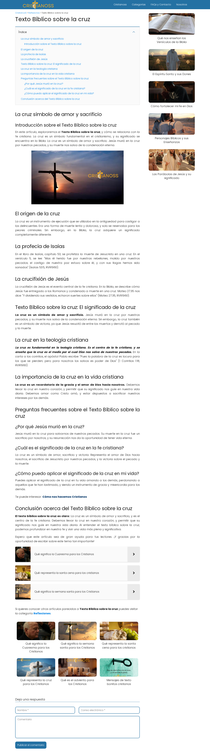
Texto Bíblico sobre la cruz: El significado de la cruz (51, 64)
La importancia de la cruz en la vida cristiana (47, 74)
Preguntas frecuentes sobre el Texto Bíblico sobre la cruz (55, 78)
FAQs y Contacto (161, 4)
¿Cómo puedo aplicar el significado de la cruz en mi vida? (59, 93)
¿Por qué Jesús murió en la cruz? (43, 83)
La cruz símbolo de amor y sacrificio (42, 39)
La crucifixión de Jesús (34, 59)
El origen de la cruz (32, 49)
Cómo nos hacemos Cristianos (64, 497)
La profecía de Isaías (33, 54)
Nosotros (181, 4)
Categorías (139, 4)
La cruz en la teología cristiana (39, 69)
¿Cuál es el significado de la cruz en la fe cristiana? (54, 88)
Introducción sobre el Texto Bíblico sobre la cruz (52, 44)
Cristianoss (120, 4)
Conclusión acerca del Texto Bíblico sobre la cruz (50, 99)
